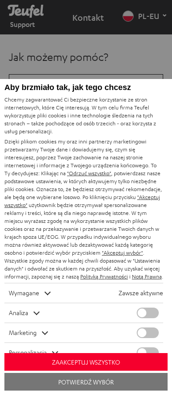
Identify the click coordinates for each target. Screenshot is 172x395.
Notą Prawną (147, 276)
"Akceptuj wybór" (122, 252)
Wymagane (24, 293)
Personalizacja (28, 352)
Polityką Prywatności (104, 276)
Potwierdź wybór (86, 382)
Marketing (23, 332)
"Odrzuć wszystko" (89, 173)
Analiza (18, 312)
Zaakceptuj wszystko (86, 362)
